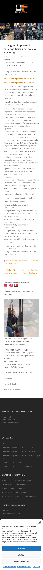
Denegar (22, 555)
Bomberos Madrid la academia (14, 492)
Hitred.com (6, 511)
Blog (14, 62)
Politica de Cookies (9, 567)
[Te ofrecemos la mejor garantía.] (21, 318)
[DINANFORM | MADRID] (21, 9)
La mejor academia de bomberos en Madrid (19, 484)
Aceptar (21, 548)
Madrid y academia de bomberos (14, 488)
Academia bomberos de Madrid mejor (16, 480)
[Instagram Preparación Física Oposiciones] (5, 285)
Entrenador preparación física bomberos (17, 447)
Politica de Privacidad (12, 390)
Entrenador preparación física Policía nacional (19, 451)
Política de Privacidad (24, 567)
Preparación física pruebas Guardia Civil (17, 466)
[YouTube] (16, 285)
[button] (39, 522)
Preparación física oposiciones (13, 462)
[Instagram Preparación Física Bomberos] (11, 285)
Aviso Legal (36, 567)
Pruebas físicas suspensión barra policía (10, 273)
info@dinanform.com (18, 367)
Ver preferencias (21, 561)
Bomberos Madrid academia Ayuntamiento (18, 496)
